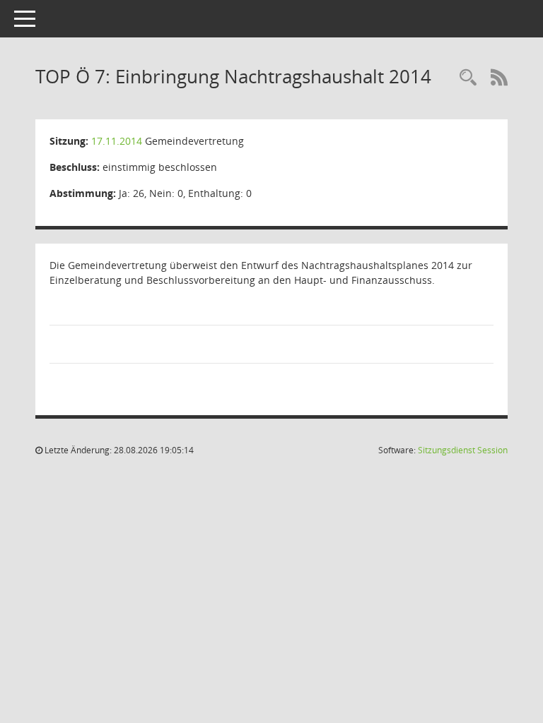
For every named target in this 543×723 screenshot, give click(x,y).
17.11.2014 (116, 141)
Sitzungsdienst (463, 450)
